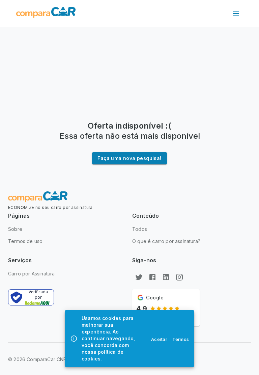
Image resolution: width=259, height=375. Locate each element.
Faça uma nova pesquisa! (129, 158)
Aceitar (159, 339)
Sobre (15, 229)
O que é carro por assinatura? (166, 241)
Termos (180, 339)
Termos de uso (25, 241)
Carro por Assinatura (31, 273)
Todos (139, 229)
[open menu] (236, 13)
